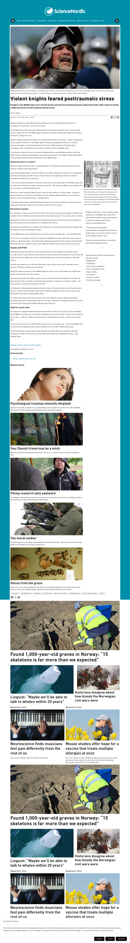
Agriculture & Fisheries (66, 21)
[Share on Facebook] (111, 117)
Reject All (121, 939)
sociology (15, 593)
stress (102, 593)
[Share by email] (117, 117)
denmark (37, 593)
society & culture (60, 593)
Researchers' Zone (98, 21)
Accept (110, 939)
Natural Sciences (83, 21)
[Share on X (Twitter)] (114, 117)
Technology (52, 21)
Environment (42, 21)
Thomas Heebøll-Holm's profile (24, 359)
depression (47, 593)
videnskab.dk (75, 593)
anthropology (26, 593)
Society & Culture (29, 21)
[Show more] (101, 247)
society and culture (89, 593)
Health (19, 21)
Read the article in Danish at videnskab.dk (25, 345)
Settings (99, 939)
